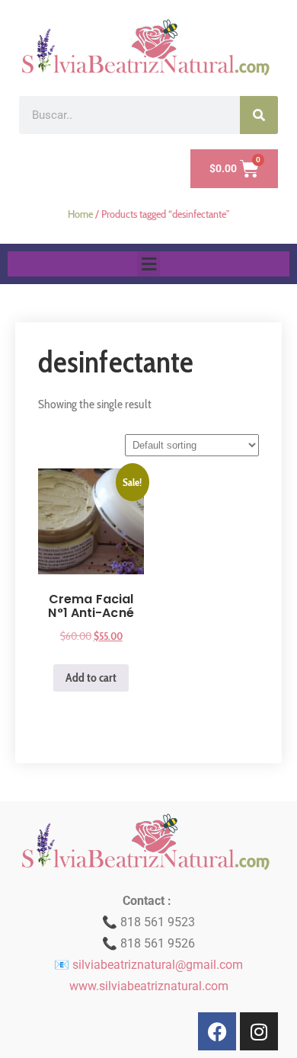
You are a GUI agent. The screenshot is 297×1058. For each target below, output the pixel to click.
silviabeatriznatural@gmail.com (157, 964)
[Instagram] (259, 1031)
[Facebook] (217, 1031)
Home (80, 214)
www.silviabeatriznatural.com (148, 986)
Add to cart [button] (91, 677)
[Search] (259, 115)
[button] (148, 263)
